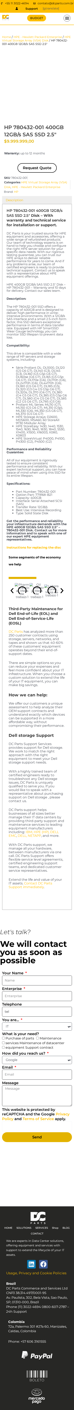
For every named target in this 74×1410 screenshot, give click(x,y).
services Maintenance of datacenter (35, 1043)
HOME (8, 1227)
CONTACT (37, 1233)
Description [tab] (14, 200)
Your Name (13, 973)
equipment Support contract (29, 1047)
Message (10, 1083)
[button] (67, 18)
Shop (55, 1227)
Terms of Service (38, 1119)
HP (16, 191)
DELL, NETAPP (29, 836)
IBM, (29, 832)
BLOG (66, 1227)
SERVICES (41, 1227)
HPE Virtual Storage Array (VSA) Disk (36, 38)
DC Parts (16, 632)
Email (8, 1067)
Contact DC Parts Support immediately (30, 885)
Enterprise (12, 988)
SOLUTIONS (23, 1227)
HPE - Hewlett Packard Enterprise (38, 37)
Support (31, 8)
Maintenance (50, 1038)
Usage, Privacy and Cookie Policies (36, 1273)
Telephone (12, 1004)
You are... (11, 1020)
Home (6, 37)
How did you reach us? (24, 1053)
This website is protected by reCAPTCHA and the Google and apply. (35, 1114)
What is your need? (20, 1034)
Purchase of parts (20, 1038)
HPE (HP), (41, 832)
